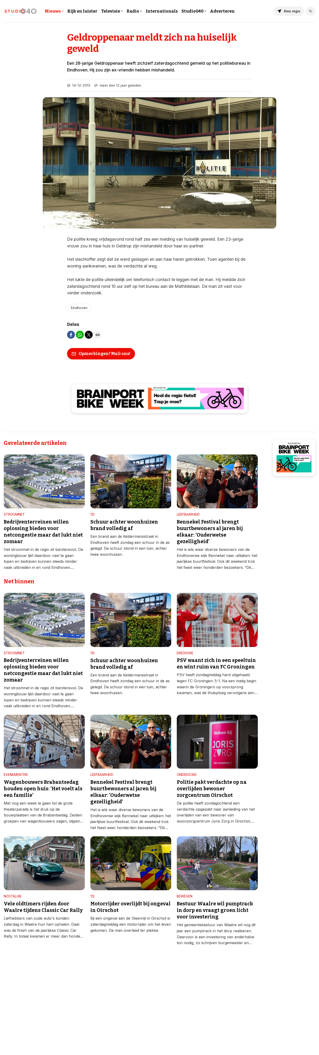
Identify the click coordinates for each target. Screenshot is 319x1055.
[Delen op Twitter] (89, 335)
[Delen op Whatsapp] (80, 335)
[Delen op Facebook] (71, 335)
